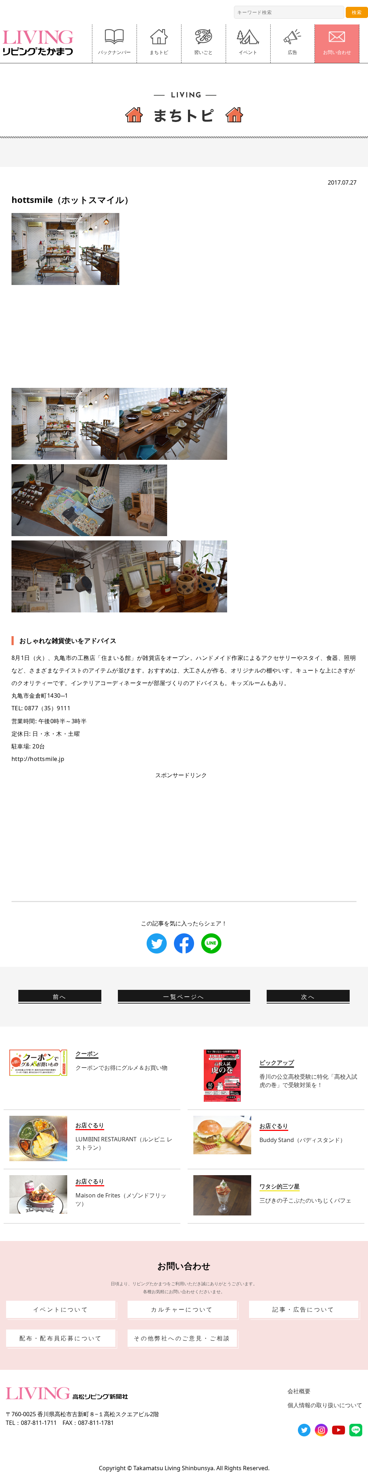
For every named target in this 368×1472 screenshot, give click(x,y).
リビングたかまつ (40, 42)
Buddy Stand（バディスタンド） (302, 1140)
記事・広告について (303, 1309)
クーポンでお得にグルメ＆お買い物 (121, 1068)
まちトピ (159, 52)
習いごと (203, 52)
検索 (357, 12)
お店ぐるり (89, 1125)
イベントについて (60, 1309)
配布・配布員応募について (60, 1338)
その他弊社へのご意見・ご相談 (182, 1338)
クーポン (86, 1053)
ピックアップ (276, 1062)
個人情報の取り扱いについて (325, 1405)
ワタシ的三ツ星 (279, 1186)
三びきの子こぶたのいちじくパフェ (305, 1200)
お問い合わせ (337, 52)
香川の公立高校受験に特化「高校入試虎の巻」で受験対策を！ (308, 1081)
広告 (292, 52)
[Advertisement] (184, 335)
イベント (248, 52)
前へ (59, 997)
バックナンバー (114, 52)
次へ (308, 997)
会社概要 (299, 1391)
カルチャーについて (182, 1309)
